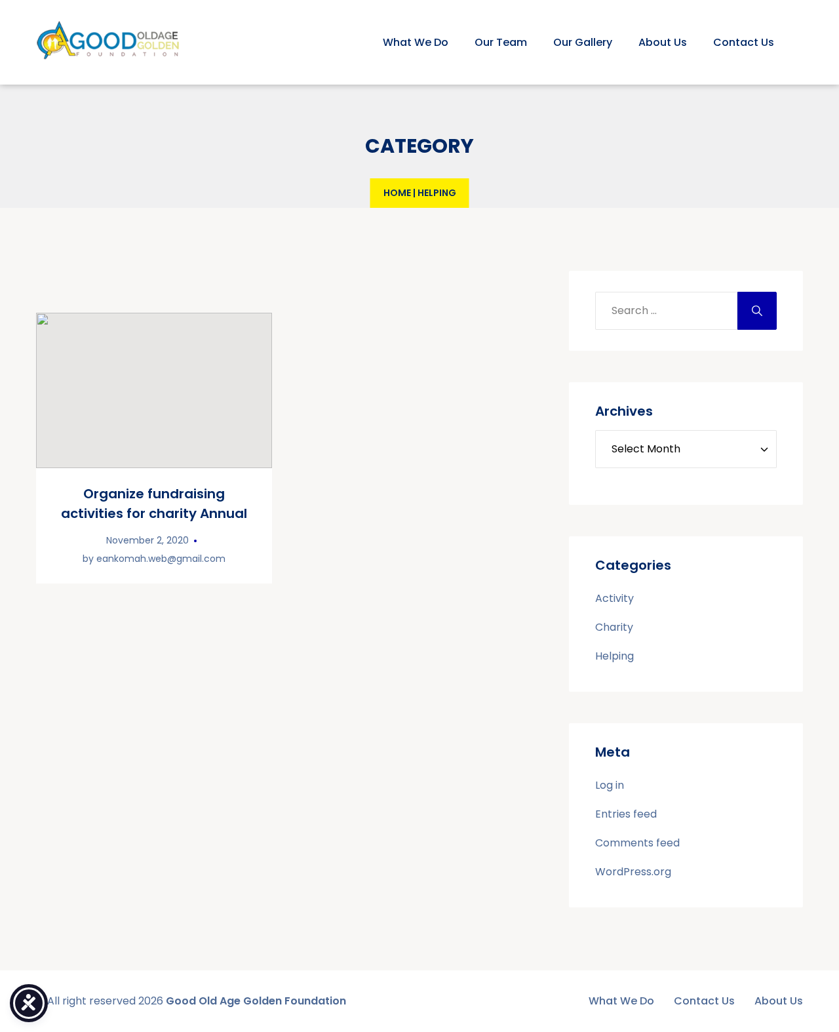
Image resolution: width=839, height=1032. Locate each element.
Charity (614, 627)
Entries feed (626, 814)
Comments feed (637, 842)
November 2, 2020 (147, 540)
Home (397, 192)
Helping (614, 656)
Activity (614, 598)
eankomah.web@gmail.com (160, 558)
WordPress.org (633, 871)
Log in (609, 785)
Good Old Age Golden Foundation (256, 1000)
